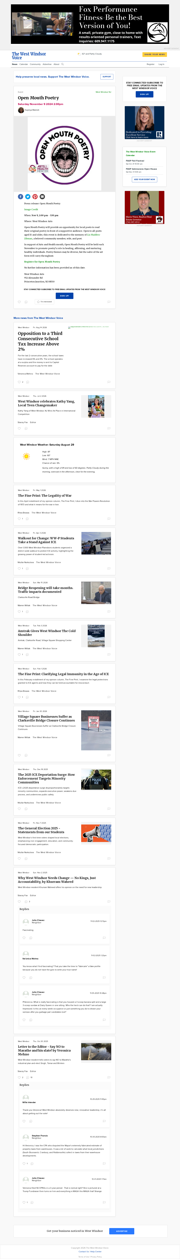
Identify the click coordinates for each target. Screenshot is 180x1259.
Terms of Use (84, 1257)
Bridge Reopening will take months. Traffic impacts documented (45, 590)
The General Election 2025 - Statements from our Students (41, 830)
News (14, 64)
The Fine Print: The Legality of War (45, 495)
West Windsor (23, 328)
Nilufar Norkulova (26, 562)
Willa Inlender (29, 1102)
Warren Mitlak (24, 605)
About (56, 64)
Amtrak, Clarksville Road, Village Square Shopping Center (45, 640)
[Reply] (26, 301)
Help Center (95, 1251)
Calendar (24, 64)
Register (150, 64)
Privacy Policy (96, 1257)
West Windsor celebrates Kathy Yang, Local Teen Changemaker (46, 403)
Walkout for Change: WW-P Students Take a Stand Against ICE (46, 540)
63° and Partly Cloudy (91, 54)
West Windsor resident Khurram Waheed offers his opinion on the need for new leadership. (60, 887)
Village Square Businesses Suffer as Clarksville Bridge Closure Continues (46, 718)
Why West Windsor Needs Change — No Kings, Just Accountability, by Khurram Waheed (57, 880)
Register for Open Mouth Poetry (42, 261)
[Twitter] (27, 196)
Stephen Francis (40, 1136)
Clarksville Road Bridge (29, 597)
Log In (161, 64)
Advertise (47, 64)
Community (35, 64)
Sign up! (64, 296)
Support (107, 77)
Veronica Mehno (25, 374)
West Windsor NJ (103, 92)
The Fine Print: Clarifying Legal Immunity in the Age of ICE (63, 674)
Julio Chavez (38, 920)
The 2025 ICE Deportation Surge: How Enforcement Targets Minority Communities (46, 778)
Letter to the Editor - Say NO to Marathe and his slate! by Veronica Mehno (44, 1050)
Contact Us (84, 1251)
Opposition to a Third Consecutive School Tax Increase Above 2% (40, 341)
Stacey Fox (23, 422)
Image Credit (31, 209)
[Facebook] (20, 196)
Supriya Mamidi (32, 110)
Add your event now (144, 179)
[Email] (42, 196)
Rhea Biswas (24, 513)
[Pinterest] (35, 196)
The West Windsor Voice (47, 374)
